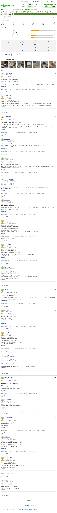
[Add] (54, 17)
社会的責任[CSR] (19, 509)
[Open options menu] (55, 73)
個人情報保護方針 (10, 509)
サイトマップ (33, 1)
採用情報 (26, 509)
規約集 (30, 509)
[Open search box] (2, 54)
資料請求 (35, 509)
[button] (4, 64)
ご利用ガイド (26, 1)
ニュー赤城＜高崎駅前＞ (6, 17)
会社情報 (3, 509)
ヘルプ (21, 1)
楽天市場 (46, 1)
